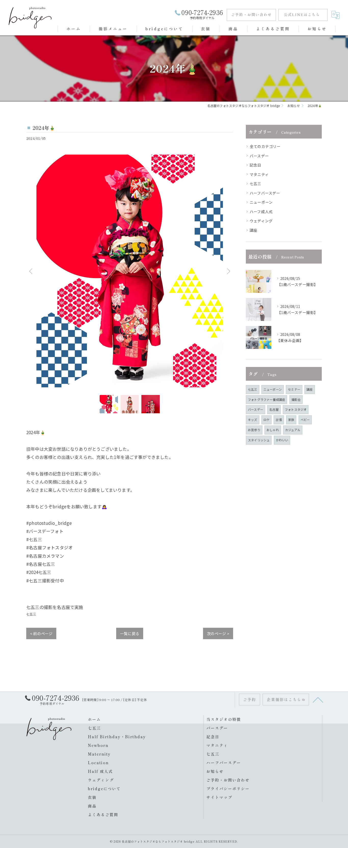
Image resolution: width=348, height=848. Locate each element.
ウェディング (261, 220)
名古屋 (274, 409)
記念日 (255, 165)
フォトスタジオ (295, 409)
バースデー (259, 155)
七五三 (31, 614)
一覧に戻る (129, 633)
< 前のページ (41, 633)
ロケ (266, 419)
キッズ (252, 419)
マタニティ (259, 174)
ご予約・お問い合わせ (251, 14)
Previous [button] (31, 271)
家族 (291, 419)
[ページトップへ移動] (318, 699)
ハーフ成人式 (261, 211)
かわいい (282, 440)
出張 (279, 419)
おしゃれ (272, 430)
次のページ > (218, 633)
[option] (129, 271)
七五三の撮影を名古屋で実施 (54, 607)
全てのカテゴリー (265, 146)
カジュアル (292, 430)
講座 (253, 230)
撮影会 (296, 399)
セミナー (294, 389)
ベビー (305, 419)
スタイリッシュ (259, 440)
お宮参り (254, 430)
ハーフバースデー (265, 193)
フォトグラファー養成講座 (266, 399)
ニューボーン (261, 202)
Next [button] (228, 271)
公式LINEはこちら (302, 14)
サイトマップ (219, 797)
